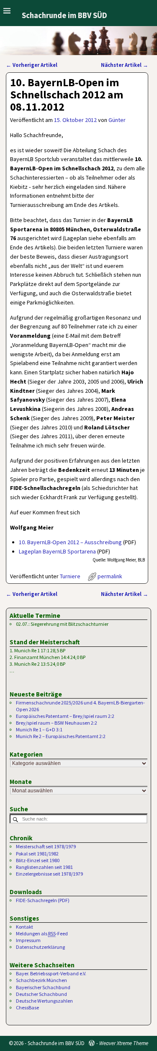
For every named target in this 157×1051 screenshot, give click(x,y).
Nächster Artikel (124, 65)
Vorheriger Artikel (31, 65)
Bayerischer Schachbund (43, 987)
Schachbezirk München (41, 980)
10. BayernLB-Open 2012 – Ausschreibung (70, 542)
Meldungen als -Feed (42, 933)
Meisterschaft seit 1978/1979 (46, 846)
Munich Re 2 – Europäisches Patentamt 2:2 (61, 736)
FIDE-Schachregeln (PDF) (42, 900)
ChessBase (27, 1007)
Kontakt (24, 927)
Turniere (70, 576)
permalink (110, 576)
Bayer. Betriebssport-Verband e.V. (51, 973)
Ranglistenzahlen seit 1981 (44, 867)
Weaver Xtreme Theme (123, 1043)
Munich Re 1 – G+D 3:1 (39, 729)
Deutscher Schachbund (41, 994)
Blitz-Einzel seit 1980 (37, 860)
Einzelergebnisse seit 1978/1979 (49, 874)
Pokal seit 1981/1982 (37, 853)
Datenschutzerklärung (40, 947)
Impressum (28, 940)
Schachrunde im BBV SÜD (64, 15)
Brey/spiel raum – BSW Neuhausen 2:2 (56, 723)
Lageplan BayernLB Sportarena (57, 551)
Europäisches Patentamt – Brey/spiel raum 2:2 (65, 716)
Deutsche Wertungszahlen (44, 1001)
